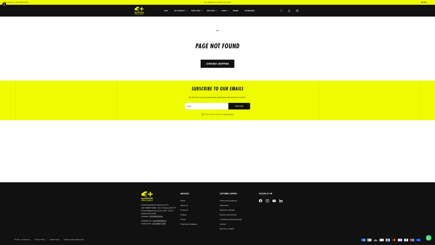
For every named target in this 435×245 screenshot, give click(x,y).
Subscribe (239, 106)
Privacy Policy (40, 239)
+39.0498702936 (22, 2)
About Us (184, 205)
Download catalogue (189, 224)
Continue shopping (217, 63)
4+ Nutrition (25, 239)
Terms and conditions (228, 201)
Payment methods (227, 210)
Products (184, 210)
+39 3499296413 (159, 221)
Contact (223, 224)
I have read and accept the (219, 114)
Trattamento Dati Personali (231, 219)
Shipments (224, 205)
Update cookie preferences (74, 239)
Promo (183, 219)
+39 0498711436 (159, 224)
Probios (184, 215)
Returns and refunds (228, 215)
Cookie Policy (55, 239)
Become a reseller (227, 229)
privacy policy (229, 114)
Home (183, 201)
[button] (180, 10)
